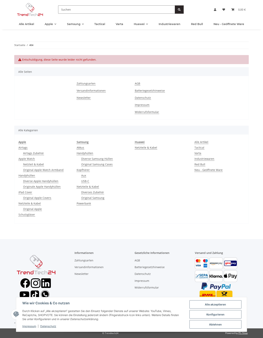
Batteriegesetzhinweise (150, 90)
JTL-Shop (243, 333)
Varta (197, 153)
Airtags (23, 147)
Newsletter (84, 98)
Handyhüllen (26, 175)
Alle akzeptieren (215, 304)
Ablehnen (215, 324)
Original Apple (32, 209)
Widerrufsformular (147, 112)
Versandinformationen (91, 90)
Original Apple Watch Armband (43, 170)
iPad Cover (25, 192)
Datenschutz (48, 326)
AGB (137, 83)
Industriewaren (204, 159)
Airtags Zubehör (33, 153)
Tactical (199, 147)
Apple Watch (26, 159)
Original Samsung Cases (97, 164)
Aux (83, 175)
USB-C (85, 181)
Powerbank (84, 203)
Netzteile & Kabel (29, 203)
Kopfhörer (83, 170)
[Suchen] (179, 9)
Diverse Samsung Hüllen (97, 159)
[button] (215, 9)
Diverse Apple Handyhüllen (40, 181)
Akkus (80, 147)
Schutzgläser (26, 214)
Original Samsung (92, 198)
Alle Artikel (201, 142)
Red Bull (199, 164)
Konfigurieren (215, 314)
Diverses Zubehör (92, 192)
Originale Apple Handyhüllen (42, 186)
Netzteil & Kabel (33, 164)
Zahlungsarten (86, 83)
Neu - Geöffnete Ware (208, 170)
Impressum (29, 326)
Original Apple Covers (37, 198)
